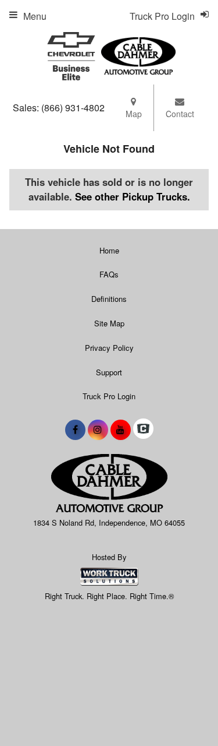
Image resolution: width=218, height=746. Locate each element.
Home (109, 250)
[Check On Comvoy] (143, 429)
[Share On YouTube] (120, 429)
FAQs (109, 274)
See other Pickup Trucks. (132, 196)
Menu (35, 16)
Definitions (109, 298)
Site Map (109, 323)
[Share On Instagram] (98, 429)
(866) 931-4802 (73, 107)
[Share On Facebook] (75, 429)
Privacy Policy (109, 347)
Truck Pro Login (109, 396)
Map (134, 113)
